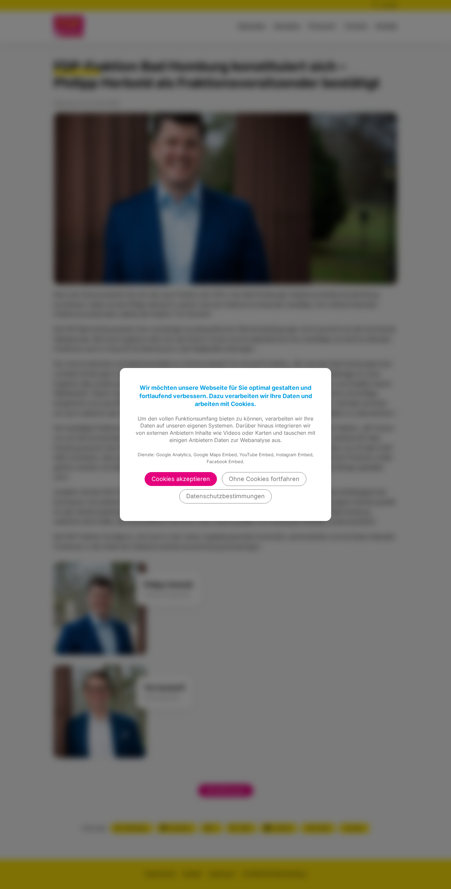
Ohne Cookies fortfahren (264, 478)
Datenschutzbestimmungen (225, 496)
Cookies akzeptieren (181, 478)
